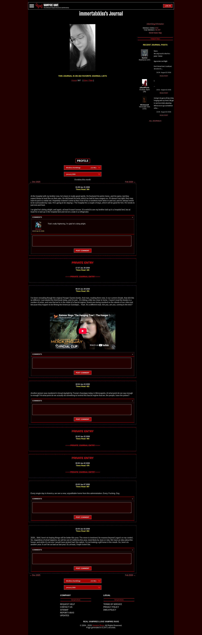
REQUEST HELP (67, 604)
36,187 (157, 30)
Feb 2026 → (130, 182)
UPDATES (64, 615)
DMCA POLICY (109, 610)
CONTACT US (66, 607)
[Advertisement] (82, 119)
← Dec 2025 (35, 182)
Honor (74, 80)
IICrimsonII (144, 105)
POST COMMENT (82, 251)
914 (156, 28)
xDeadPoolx (144, 87)
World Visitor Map (155, 33)
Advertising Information (155, 24)
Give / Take (88, 80)
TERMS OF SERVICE (112, 604)
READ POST (164, 76)
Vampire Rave (98, 625)
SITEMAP (64, 610)
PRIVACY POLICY (111, 607)
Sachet (144, 58)
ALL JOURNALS (155, 121)
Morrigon (38, 229)
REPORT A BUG (67, 613)
